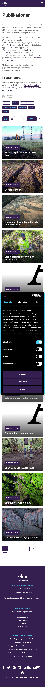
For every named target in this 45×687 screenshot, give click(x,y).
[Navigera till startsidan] (22, 581)
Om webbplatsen (22, 617)
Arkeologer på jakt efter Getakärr (22, 639)
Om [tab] (36, 302)
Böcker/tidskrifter (27, 103)
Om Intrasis (22, 620)
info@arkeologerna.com (22, 592)
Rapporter (22, 107)
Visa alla (6, 103)
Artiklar (15, 103)
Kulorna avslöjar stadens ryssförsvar (22, 653)
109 (34, 549)
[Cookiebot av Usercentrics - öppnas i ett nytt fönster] (32, 295)
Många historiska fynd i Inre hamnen (22, 649)
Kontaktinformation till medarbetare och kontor (22, 598)
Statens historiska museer (22, 677)
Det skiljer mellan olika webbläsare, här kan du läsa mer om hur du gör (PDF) (21, 88)
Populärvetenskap (10, 107)
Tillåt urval (22, 382)
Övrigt (6, 111)
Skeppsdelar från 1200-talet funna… (22, 646)
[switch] (39, 349)
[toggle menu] (41, 3)
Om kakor (22, 623)
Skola (31, 107)
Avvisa (22, 389)
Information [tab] (22, 302)
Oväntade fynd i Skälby (22, 656)
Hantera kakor (22, 626)
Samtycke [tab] (8, 302)
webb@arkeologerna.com (22, 611)
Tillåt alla (22, 374)
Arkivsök (11, 44)
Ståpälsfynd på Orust (22, 642)
